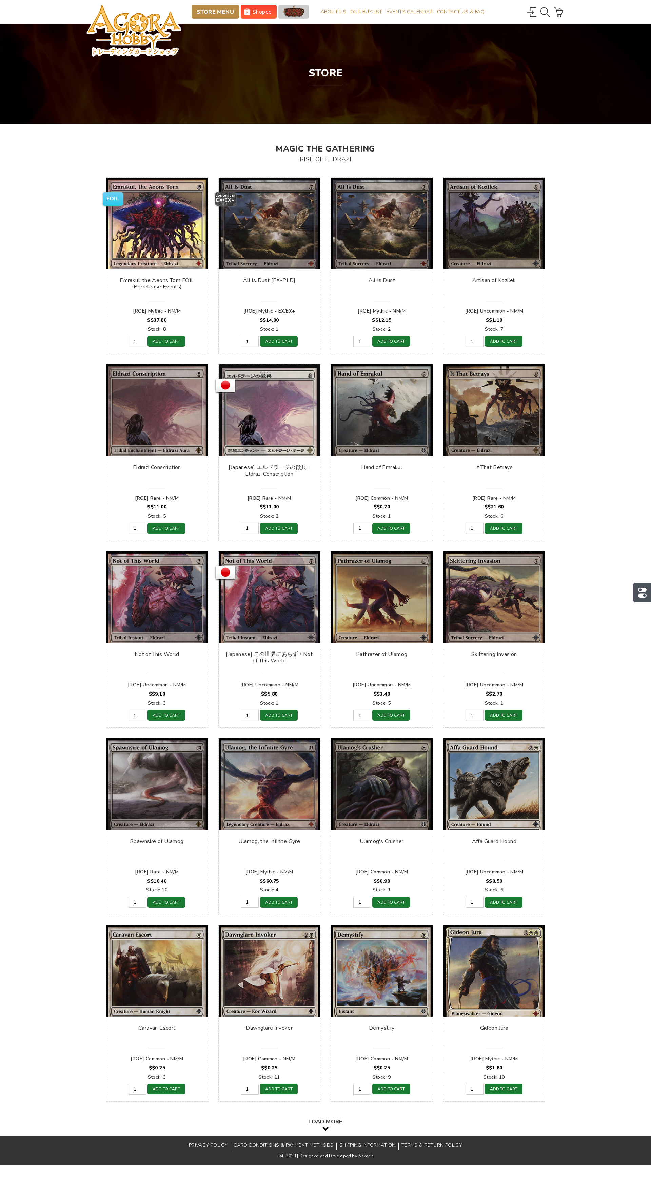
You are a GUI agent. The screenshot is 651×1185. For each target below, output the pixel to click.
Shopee (262, 12)
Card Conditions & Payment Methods (284, 1145)
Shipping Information (367, 1145)
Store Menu (215, 12)
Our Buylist (366, 11)
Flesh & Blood (293, 12)
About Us (333, 11)
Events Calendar (410, 11)
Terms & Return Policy (431, 1145)
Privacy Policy (208, 1145)
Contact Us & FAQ (461, 11)
